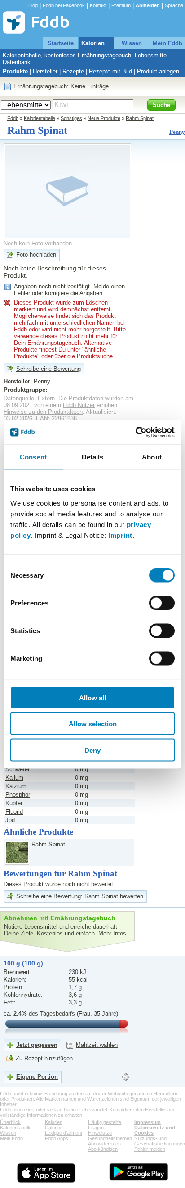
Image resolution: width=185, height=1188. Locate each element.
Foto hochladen (36, 254)
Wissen (132, 43)
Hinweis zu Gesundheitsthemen (110, 1135)
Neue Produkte (104, 118)
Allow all (92, 697)
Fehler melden (149, 1149)
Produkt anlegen (158, 71)
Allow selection (93, 724)
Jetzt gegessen (36, 1045)
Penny (177, 132)
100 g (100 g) (23, 963)
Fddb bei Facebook (64, 5)
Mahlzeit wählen (97, 1045)
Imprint (120, 535)
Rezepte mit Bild (110, 71)
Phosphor (17, 794)
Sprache (174, 5)
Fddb (12, 118)
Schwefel (17, 769)
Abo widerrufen (104, 1143)
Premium (121, 5)
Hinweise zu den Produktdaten (43, 411)
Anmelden (148, 5)
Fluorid (14, 811)
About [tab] (152, 457)
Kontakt (98, 5)
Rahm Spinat (140, 118)
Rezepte (73, 71)
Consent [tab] (33, 457)
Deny (92, 750)
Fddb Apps (56, 1138)
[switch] (162, 603)
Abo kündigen (103, 1149)
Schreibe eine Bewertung (48, 368)
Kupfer (13, 803)
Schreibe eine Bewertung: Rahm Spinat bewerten (79, 896)
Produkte (15, 71)
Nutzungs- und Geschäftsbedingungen (159, 1141)
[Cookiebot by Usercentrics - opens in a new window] (135, 432)
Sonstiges (71, 118)
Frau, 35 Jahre (97, 1013)
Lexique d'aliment (63, 1133)
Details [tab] (93, 457)
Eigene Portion (37, 1076)
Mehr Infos (112, 933)
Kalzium (15, 786)
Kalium (14, 777)
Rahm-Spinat (48, 844)
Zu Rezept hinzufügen (44, 1058)
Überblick (10, 1122)
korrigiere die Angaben (73, 293)
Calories (54, 1127)
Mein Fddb (167, 43)
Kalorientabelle (102, 43)
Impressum (147, 1122)
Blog (33, 5)
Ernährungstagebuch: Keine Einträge (61, 86)
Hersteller (45, 71)
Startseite (61, 43)
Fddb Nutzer (79, 405)
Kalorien (53, 1122)
